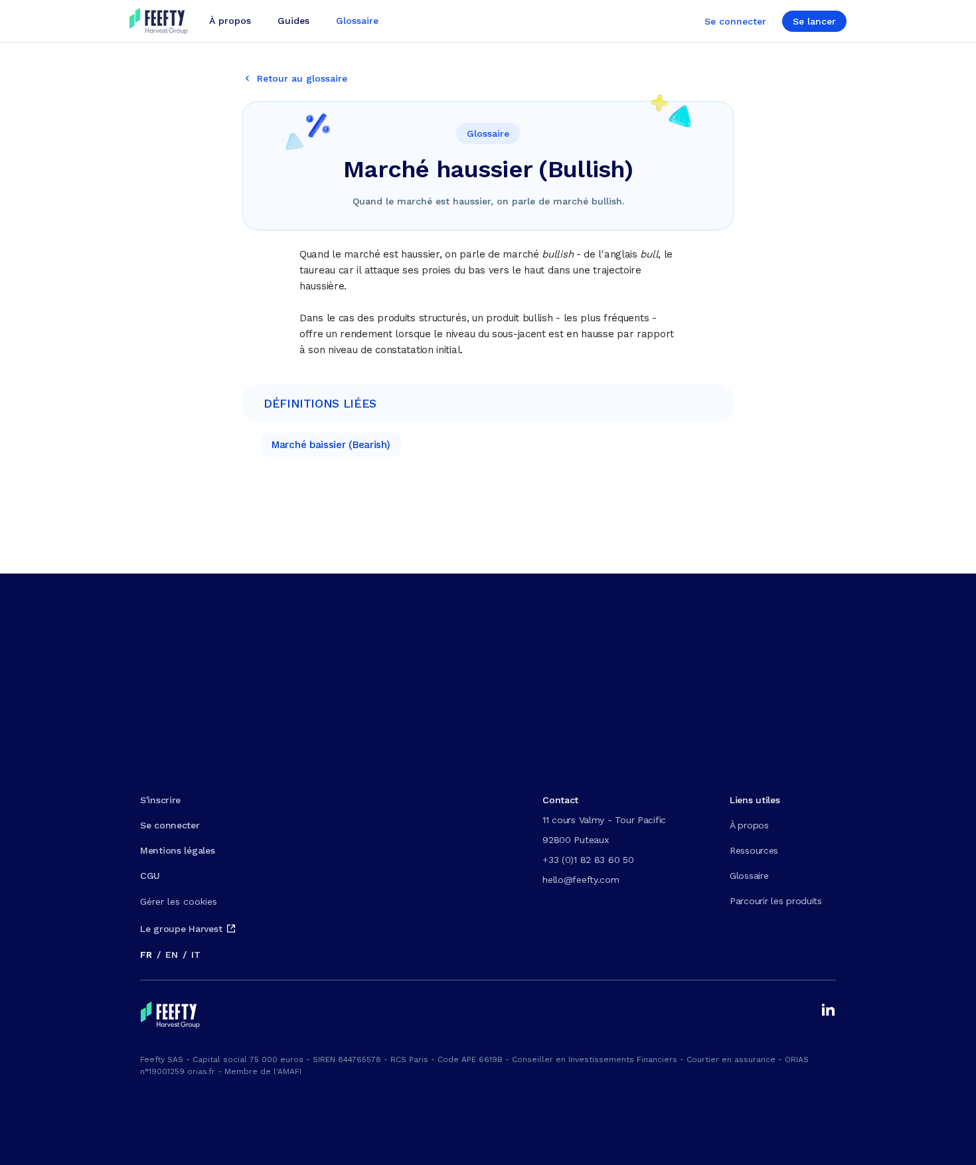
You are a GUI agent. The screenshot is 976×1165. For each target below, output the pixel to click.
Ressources (754, 850)
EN (171, 954)
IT (195, 954)
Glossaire (749, 875)
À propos (749, 825)
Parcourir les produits (776, 900)
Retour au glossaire (302, 78)
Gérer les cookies (178, 901)
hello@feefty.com (580, 879)
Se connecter (735, 21)
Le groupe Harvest (181, 928)
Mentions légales (177, 850)
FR (145, 954)
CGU (150, 875)
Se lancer (814, 21)
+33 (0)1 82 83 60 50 (587, 859)
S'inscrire (160, 800)
